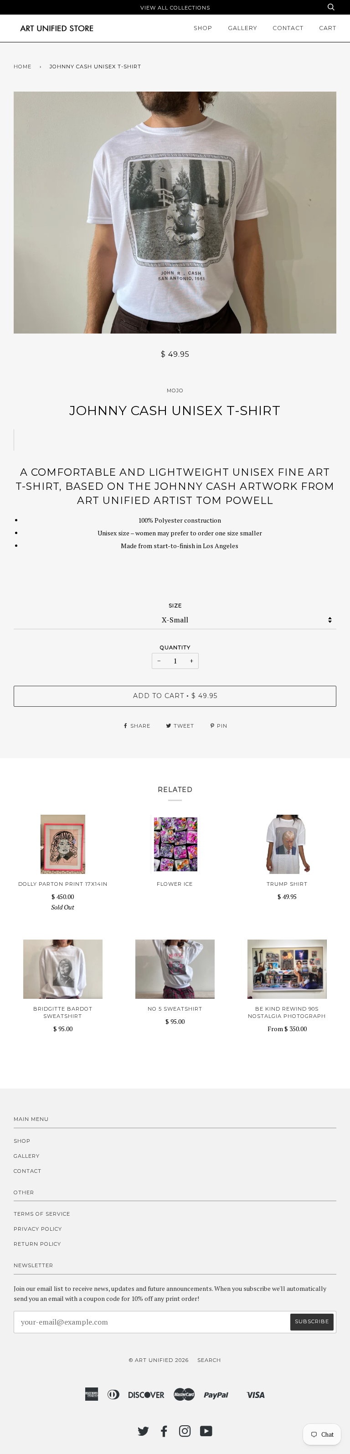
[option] (175, 213)
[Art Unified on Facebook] (164, 1434)
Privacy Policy (38, 1229)
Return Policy (37, 1244)
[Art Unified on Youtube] (206, 1434)
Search (209, 1360)
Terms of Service (42, 1214)
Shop (203, 28)
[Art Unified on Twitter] (143, 1434)
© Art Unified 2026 (159, 1360)
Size (175, 605)
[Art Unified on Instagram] (185, 1434)
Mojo (175, 390)
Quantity (175, 647)
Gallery (242, 28)
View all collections (175, 8)
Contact (288, 28)
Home (22, 66)
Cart (327, 28)
